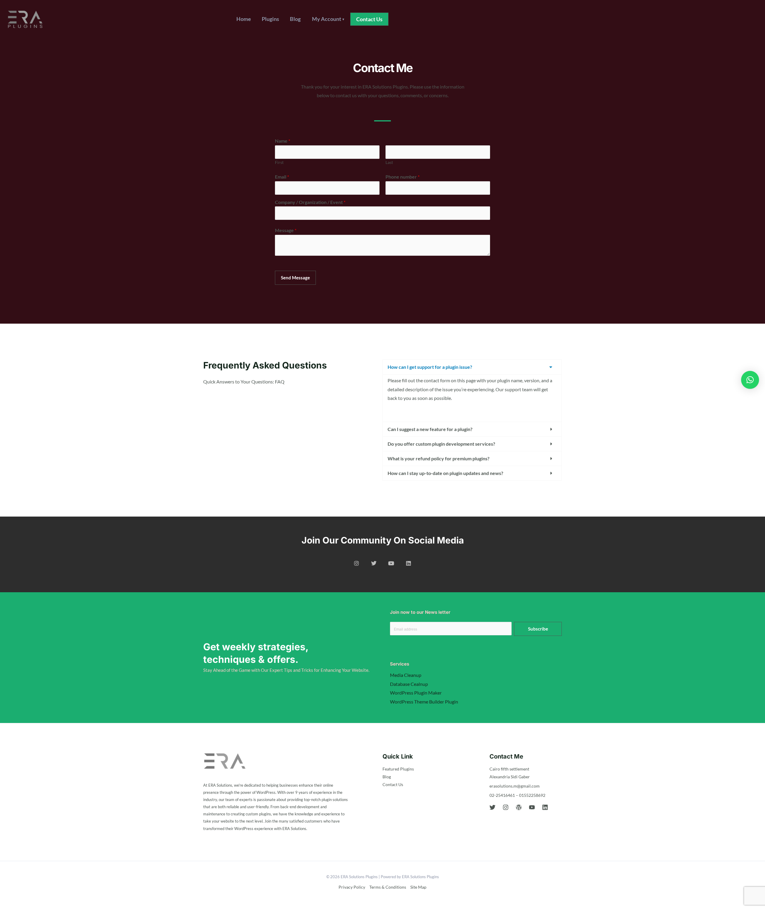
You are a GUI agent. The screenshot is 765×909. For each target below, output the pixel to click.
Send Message (295, 277)
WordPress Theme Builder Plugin (424, 701)
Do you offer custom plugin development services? (441, 444)
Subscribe (538, 628)
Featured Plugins (398, 768)
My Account (328, 19)
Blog (295, 19)
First (279, 162)
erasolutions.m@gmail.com (514, 785)
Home (243, 19)
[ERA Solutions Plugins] (25, 18)
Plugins (270, 19)
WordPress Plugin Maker (416, 692)
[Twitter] (492, 807)
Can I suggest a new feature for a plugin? (430, 429)
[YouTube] (532, 807)
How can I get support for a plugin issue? (430, 367)
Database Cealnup (409, 684)
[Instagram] (506, 807)
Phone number (402, 176)
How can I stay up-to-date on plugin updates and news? (445, 473)
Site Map (418, 887)
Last (389, 162)
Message (285, 230)
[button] (369, 19)
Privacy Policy (352, 887)
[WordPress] (519, 807)
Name (282, 141)
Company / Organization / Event (310, 202)
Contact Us (392, 784)
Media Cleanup (405, 675)
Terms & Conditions (387, 887)
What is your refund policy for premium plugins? (438, 458)
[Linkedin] (545, 807)
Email (282, 176)
